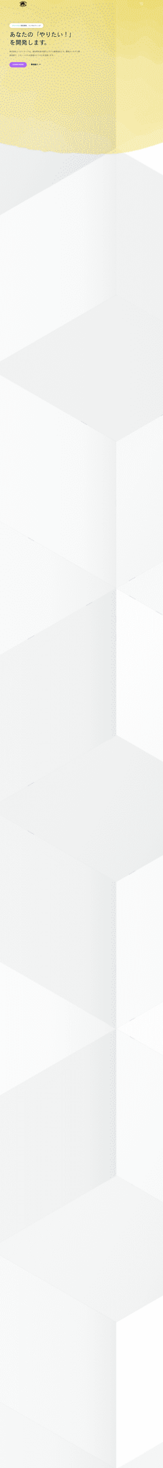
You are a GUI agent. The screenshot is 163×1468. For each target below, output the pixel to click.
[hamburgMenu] (141, 3)
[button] (141, 4)
